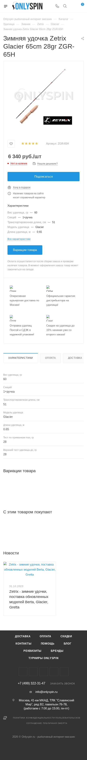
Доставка (75, 358)
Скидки (66, 636)
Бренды (57, 650)
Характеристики (20, 358)
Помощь (47, 643)
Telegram (43, 671)
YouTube (54, 671)
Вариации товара (25, 250)
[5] (36, 143)
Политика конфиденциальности (34, 718)
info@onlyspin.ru (46, 691)
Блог (67, 643)
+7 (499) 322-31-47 (31, 683)
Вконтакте (23, 671)
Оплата (50, 358)
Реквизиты (32, 650)
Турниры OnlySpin (43, 658)
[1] (22, 143)
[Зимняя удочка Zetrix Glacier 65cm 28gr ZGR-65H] (43, 97)
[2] (26, 143)
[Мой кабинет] (72, 6)
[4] (33, 143)
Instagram (33, 671)
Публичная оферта (55, 723)
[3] (29, 143)
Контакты (23, 643)
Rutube (64, 671)
